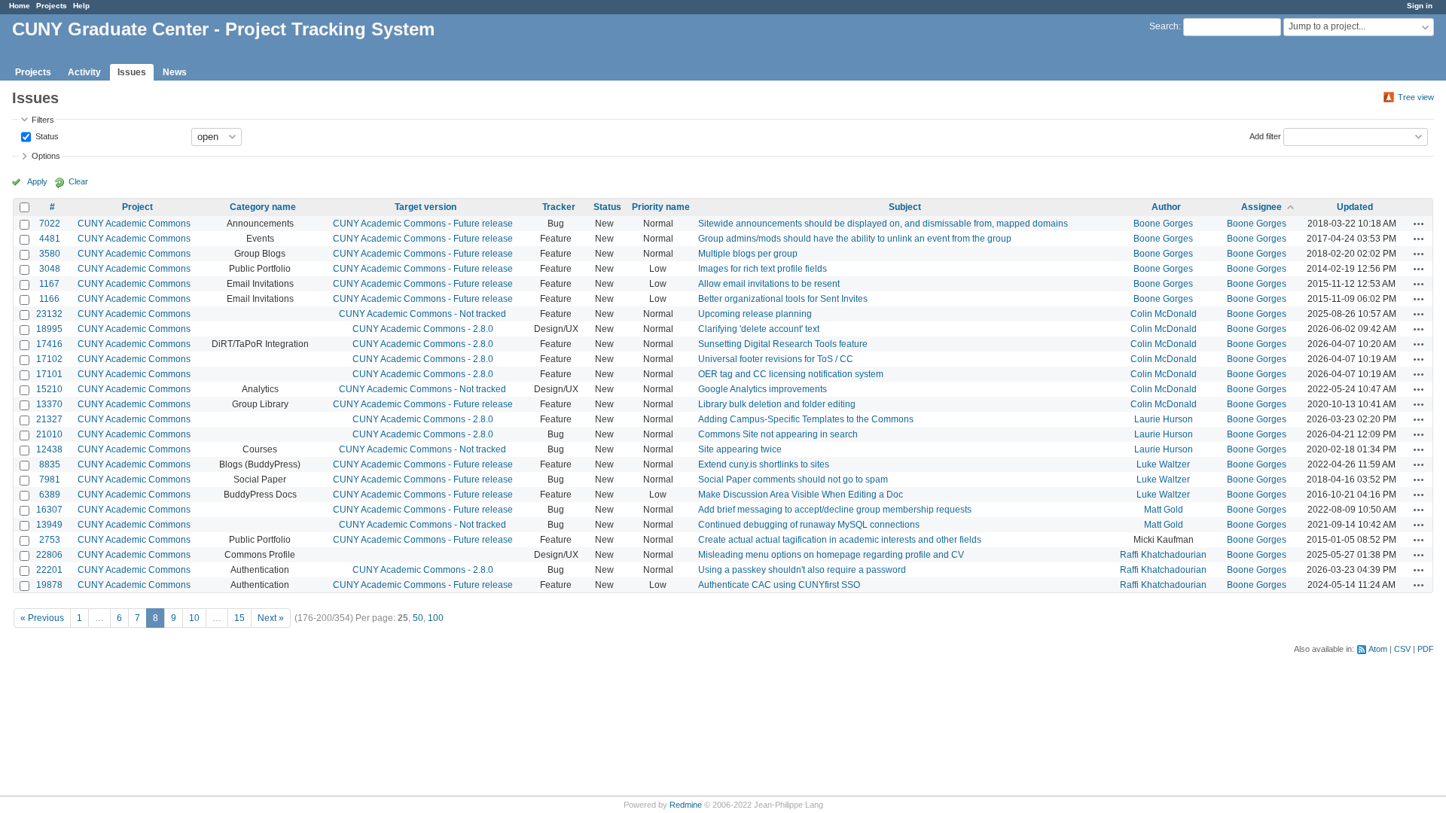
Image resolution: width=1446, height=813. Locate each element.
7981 (49, 479)
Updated (1355, 207)
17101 (49, 374)
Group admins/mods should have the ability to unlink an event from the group (854, 238)
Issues (131, 72)
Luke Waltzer (1163, 464)
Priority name (661, 207)
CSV (1402, 648)
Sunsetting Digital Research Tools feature (783, 344)
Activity (84, 72)
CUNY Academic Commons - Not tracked (422, 314)
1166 (49, 299)
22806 (49, 555)
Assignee (1261, 207)
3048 (49, 268)
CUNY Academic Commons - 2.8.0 (422, 329)
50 (418, 618)
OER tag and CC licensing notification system (790, 374)
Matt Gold (1163, 509)
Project (137, 207)
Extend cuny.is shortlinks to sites (763, 464)
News (175, 72)
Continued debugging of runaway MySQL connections (809, 524)
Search (1164, 26)
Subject (905, 207)
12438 (49, 449)
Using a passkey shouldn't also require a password (802, 570)
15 (239, 618)
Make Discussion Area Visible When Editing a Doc (800, 494)
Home (19, 6)
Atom (1377, 648)
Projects (51, 6)
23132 (49, 314)
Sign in (1419, 6)
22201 (49, 570)
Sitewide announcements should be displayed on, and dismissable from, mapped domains (883, 223)
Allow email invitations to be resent (769, 284)
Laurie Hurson (1163, 419)
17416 (49, 344)
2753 (49, 539)
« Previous (42, 618)
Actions (1419, 224)
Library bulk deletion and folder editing (777, 404)
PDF (1425, 648)
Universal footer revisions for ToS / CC (775, 359)
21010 (49, 434)
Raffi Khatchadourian (1163, 555)
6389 (49, 494)
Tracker (558, 207)
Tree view (1416, 97)
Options (46, 155)
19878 (49, 585)
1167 (49, 284)
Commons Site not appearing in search (778, 434)
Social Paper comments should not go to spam (793, 479)
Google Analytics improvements (762, 389)
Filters (43, 119)
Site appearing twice (740, 449)
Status (46, 135)
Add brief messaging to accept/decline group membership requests (835, 509)
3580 (49, 253)
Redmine (686, 804)
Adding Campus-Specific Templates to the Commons (806, 419)
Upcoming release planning (755, 314)
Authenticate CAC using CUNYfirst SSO (779, 585)
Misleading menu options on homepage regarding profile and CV (831, 555)
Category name (263, 207)
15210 (49, 389)
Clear (78, 181)
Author (1166, 207)
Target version (425, 207)
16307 (49, 509)
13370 (49, 404)
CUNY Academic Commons (134, 223)
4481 (49, 238)
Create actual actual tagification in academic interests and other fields (839, 539)
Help (81, 6)
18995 (49, 329)
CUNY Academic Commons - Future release (423, 223)
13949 (49, 524)
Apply (37, 181)
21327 (49, 419)
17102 (49, 359)
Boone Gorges (1163, 223)
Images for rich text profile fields (762, 268)
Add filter (1265, 135)
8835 (49, 464)
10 (194, 618)
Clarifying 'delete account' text (758, 329)
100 (436, 618)
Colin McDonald (1163, 314)
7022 (49, 223)
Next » (271, 618)
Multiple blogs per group (748, 253)
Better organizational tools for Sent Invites (783, 299)
